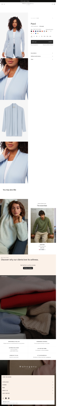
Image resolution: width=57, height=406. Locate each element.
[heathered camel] (46, 31)
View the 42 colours (49, 29)
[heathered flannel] (50, 31)
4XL (50, 36)
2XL (45, 36)
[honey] (37, 33)
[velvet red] (33, 31)
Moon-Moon (15, 403)
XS (31, 36)
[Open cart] (54, 4)
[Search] (4, 4)
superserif (8, 403)
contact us (48, 357)
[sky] (44, 31)
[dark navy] (35, 31)
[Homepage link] (28, 4)
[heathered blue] (35, 33)
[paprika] (42, 31)
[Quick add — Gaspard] (52, 241)
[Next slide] (53, 229)
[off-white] (48, 31)
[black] (31, 31)
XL (42, 36)
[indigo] (37, 31)
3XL (47, 36)
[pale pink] (33, 33)
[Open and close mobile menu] (2, 4)
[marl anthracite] (40, 31)
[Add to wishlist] (52, 18)
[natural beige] (31, 33)
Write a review (28, 268)
